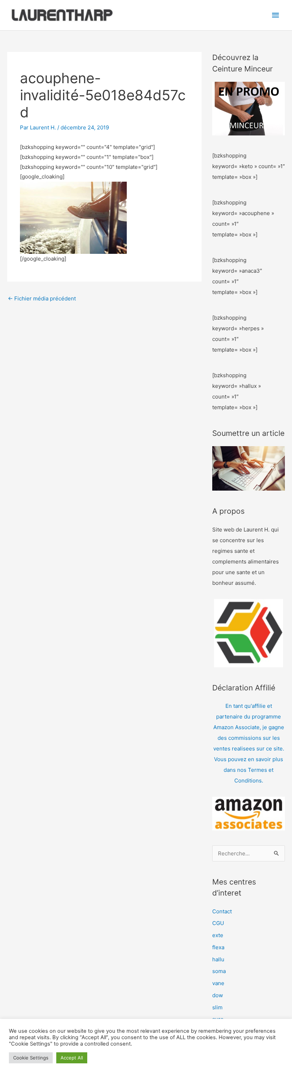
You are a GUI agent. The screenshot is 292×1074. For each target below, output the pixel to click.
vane (218, 983)
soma (219, 971)
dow (217, 995)
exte (217, 935)
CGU (218, 923)
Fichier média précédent (42, 298)
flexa (218, 947)
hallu (218, 959)
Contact (222, 911)
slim (217, 1007)
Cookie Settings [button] (30, 1057)
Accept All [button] (72, 1057)
